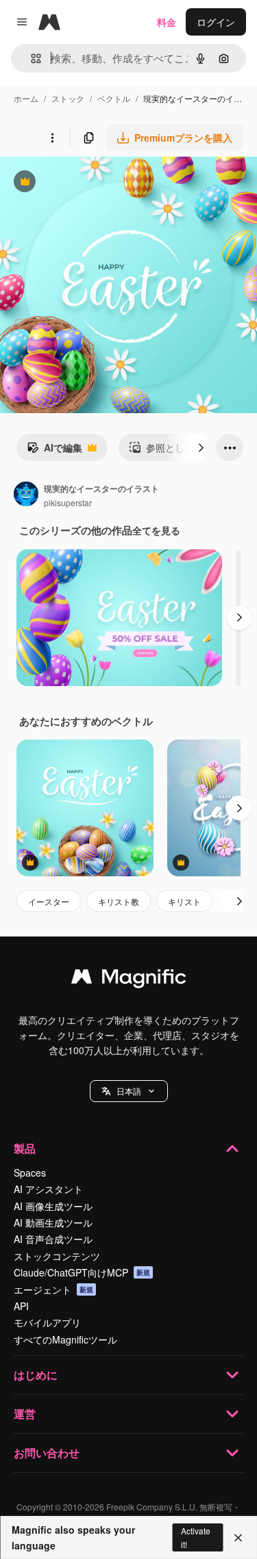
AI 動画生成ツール (53, 1222)
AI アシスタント (48, 1189)
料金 (166, 22)
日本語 (129, 1091)
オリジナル (94, 183)
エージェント (53, 1289)
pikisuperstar (68, 502)
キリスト (184, 901)
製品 (25, 1148)
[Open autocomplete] (30, 58)
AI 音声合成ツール (53, 1239)
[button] (129, 1091)
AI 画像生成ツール (53, 1206)
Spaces (30, 1172)
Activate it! (195, 1537)
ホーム (26, 98)
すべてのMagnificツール (65, 1339)
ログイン (216, 22)
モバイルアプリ (47, 1322)
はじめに (36, 1375)
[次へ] (200, 447)
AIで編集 (54, 451)
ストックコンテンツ (57, 1256)
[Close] (238, 1538)
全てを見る (156, 530)
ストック (67, 98)
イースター (48, 901)
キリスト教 (118, 901)
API (21, 1306)
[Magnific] (128, 979)
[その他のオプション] (52, 137)
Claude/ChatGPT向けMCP (82, 1272)
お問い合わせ (46, 1452)
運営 (25, 1414)
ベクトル (113, 98)
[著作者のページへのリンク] (26, 495)
